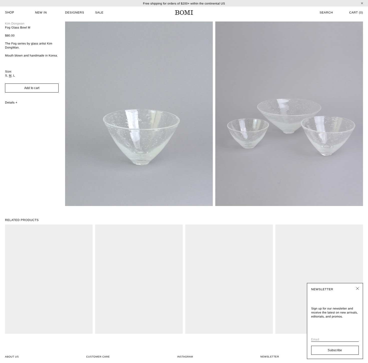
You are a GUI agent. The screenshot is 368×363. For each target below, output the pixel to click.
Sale (99, 12)
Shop (9, 12)
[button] (319, 12)
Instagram (185, 357)
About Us (12, 357)
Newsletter (269, 356)
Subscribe (335, 350)
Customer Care (98, 357)
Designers (74, 12)
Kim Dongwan (14, 23)
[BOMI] (184, 12)
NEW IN (41, 12)
